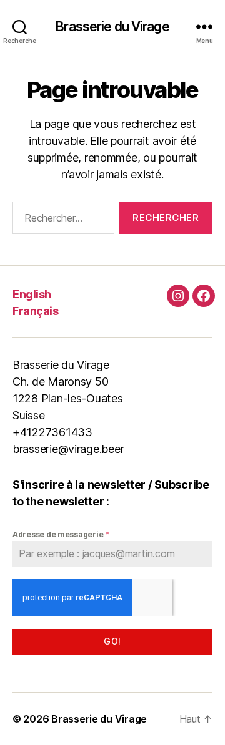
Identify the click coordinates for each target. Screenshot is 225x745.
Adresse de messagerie (60, 534)
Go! (112, 641)
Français (35, 311)
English (31, 294)
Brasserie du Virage (112, 26)
